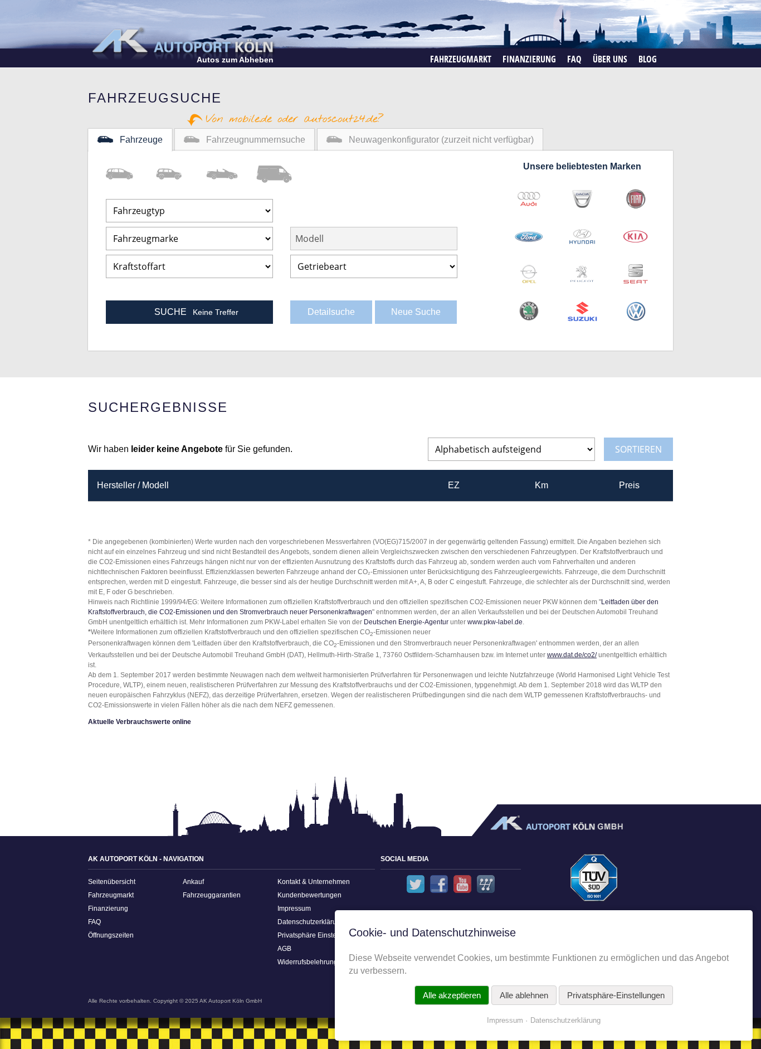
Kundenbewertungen (309, 895)
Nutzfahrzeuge (281, 174)
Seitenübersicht (111, 882)
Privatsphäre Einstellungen (318, 935)
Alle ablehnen (524, 995)
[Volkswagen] (635, 307)
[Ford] (528, 233)
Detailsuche (331, 312)
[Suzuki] (582, 307)
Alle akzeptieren (452, 995)
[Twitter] (415, 884)
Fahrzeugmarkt (460, 59)
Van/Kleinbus (131, 174)
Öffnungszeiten (111, 935)
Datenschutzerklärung (310, 922)
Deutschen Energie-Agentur (406, 622)
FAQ (574, 59)
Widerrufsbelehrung (307, 962)
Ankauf (193, 882)
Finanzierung (529, 59)
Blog (647, 59)
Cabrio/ (231, 174)
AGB (284, 949)
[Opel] (528, 270)
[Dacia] (582, 195)
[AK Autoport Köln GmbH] (181, 43)
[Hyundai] (582, 233)
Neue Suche (416, 312)
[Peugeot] (582, 270)
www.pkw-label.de (495, 622)
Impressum (294, 908)
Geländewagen (181, 174)
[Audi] (528, 195)
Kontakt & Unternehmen (313, 882)
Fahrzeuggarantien (212, 895)
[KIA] (635, 233)
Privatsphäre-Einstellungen (616, 995)
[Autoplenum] (485, 884)
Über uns (610, 59)
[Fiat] (635, 195)
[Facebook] (439, 884)
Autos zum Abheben (235, 59)
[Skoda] (528, 307)
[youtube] (462, 884)
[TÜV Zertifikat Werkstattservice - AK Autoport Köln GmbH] (594, 881)
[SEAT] (635, 270)
